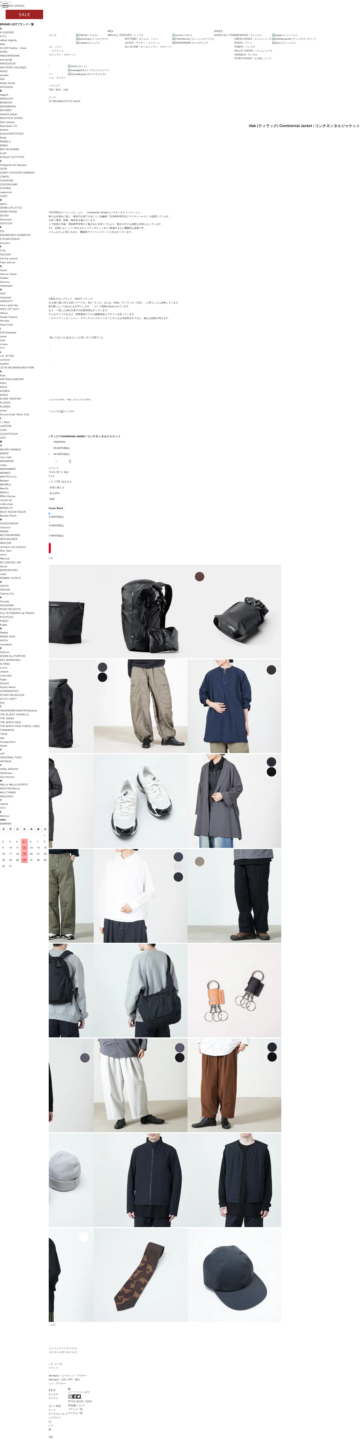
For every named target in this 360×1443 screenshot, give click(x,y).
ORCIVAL (5, 589)
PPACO (4, 621)
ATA (2, 79)
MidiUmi (4, 492)
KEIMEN (5, 391)
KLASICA (5, 402)
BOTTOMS (141, 38)
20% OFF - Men (71, 1379)
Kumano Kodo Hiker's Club (14, 414)
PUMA (3, 625)
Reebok (4, 632)
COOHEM (5, 188)
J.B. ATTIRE (7, 356)
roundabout (6, 644)
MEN (110, 31)
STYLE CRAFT (8, 699)
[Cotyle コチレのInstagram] (70, 1397)
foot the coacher (9, 258)
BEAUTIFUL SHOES (11, 118)
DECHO (4, 215)
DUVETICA (6, 223)
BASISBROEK (8, 106)
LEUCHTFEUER (9, 434)
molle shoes (6, 504)
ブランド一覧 (75, 1409)
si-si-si (3, 667)
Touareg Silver (8, 742)
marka (3, 465)
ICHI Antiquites (8, 332)
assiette (4, 75)
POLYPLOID (6, 617)
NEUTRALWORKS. (10, 535)
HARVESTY (6, 301)
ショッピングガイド (50, 1417)
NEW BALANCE (9, 539)
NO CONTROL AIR (10, 562)
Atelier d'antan (7, 83)
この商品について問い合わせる (55, 481)
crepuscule (6, 192)
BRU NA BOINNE (9, 149)
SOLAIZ (4, 683)
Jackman (5, 359)
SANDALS (246, 54)
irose (2, 340)
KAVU (3, 383)
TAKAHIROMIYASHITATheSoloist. (19, 710)
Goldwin (4, 278)
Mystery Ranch (8, 515)
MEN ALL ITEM (116, 35)
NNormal (4, 558)
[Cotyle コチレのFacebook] (74, 1397)
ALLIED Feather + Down (13, 48)
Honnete (4, 320)
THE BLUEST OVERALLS (14, 714)
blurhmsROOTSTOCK (12, 133)
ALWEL (4, 51)
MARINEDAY (7, 461)
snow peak (6, 675)
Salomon (5, 652)
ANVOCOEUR (7, 63)
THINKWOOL (7, 730)
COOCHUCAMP (9, 184)
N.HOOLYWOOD (9, 523)
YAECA (4, 804)
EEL (2, 231)
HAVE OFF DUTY (10, 309)
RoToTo (4, 640)
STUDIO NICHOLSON (12, 695)
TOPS (134, 35)
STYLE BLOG (72, 101)
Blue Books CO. (9, 126)
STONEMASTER (9, 691)
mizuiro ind (6, 500)
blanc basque (7, 122)
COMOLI (5, 176)
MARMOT (5, 473)
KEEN (3, 387)
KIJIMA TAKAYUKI (10, 398)
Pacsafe (4, 601)
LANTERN (5, 426)
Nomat (3, 566)
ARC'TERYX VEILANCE (13, 67)
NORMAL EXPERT (10, 578)
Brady (3, 137)
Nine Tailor (5, 550)
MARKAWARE (8, 469)
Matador (4, 480)
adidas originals (8, 40)
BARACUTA (6, 98)
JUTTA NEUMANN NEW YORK (17, 367)
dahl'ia (3, 204)
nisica (3, 554)
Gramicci (5, 282)
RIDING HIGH (7, 636)
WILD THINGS (8, 792)
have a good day (9, 305)
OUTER (142, 42)
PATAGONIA (7, 605)
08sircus (4, 816)
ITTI (2, 348)
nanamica (5, 527)
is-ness (4, 344)
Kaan (3, 375)
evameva (5, 243)
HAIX (3, 293)
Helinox (4, 313)
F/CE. (3, 250)
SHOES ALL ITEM (224, 35)
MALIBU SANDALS (10, 449)
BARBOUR (6, 102)
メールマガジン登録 (50, 1406)
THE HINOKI (7, 718)
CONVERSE (7, 180)
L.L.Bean (5, 422)
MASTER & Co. (8, 476)
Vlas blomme (7, 777)
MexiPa (4, 488)
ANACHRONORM (9, 55)
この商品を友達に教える (51, 487)
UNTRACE (6, 761)
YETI (3, 808)
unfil (2, 753)
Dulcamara (6, 219)
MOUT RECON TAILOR (13, 512)
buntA (3, 153)
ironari (3, 336)
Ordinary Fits (7, 593)
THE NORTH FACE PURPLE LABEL (20, 726)
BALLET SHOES (253, 50)
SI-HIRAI (5, 664)
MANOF (4, 453)
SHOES (218, 31)
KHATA (4, 395)
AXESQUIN (6, 87)
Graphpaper (6, 285)
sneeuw (4, 671)
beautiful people (8, 114)
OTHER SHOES (252, 58)
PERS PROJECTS (10, 609)
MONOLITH (6, 508)
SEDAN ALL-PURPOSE (13, 656)
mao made (5, 457)
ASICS (4, 71)
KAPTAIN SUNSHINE (12, 379)
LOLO (3, 437)
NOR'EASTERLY (9, 570)
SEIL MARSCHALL (10, 660)
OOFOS (4, 586)
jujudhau (4, 363)
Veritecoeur (6, 773)
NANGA (4, 531)
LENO (3, 430)
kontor (3, 410)
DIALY (61, 101)
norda (3, 574)
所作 (2, 703)
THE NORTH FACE (10, 722)
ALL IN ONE (52, 54)
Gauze (3, 270)
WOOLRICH (6, 796)
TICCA (3, 734)
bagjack (4, 94)
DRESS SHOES (253, 38)
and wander (6, 59)
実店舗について (76, 1405)
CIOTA (3, 168)
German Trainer (8, 274)
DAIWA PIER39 (8, 211)
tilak (2, 738)
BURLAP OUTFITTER (12, 157)
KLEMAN (5, 406)
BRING (4, 145)
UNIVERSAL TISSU (11, 757)
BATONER (5, 110)
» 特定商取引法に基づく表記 (53, 472)
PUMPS (244, 46)
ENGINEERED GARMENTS (15, 235)
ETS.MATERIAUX (10, 239)
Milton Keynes (8, 496)
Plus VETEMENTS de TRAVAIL (17, 613)
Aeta (2, 44)
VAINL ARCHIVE (9, 769)
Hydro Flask (6, 324)
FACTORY (5, 254)
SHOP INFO (51, 101)
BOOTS (243, 42)
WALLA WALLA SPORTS (14, 784)
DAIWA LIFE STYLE (11, 207)
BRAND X (5, 141)
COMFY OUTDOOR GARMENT (17, 172)
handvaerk (5, 297)
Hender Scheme (8, 317)
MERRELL (5, 484)
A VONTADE (7, 32)
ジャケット (52, 1367)
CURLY (4, 196)
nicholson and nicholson (13, 547)
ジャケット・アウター (74, 1375)
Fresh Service (7, 262)
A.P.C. (3, 36)
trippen (3, 745)
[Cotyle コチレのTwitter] (79, 1397)
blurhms (4, 129)
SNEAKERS (248, 35)
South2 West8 (7, 687)
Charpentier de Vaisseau (13, 165)
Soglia (3, 679)
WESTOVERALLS (10, 788)
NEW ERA (5, 543)
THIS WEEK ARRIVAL (12, 5)
